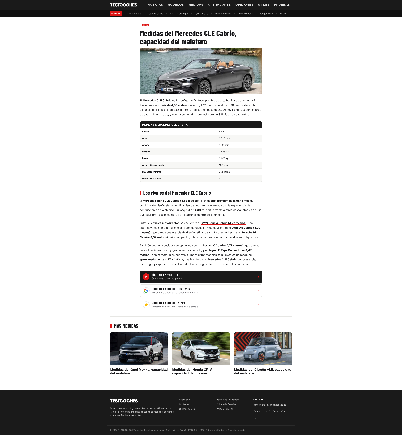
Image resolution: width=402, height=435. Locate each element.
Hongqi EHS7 (266, 13)
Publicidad (184, 399)
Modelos (176, 4)
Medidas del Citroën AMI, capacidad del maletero (262, 371)
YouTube (273, 411)
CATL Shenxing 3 (179, 13)
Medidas (196, 4)
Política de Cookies (226, 404)
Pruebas (282, 4)
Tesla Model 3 (245, 13)
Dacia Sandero (133, 13)
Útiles (264, 4)
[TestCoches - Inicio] (124, 5)
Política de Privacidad (227, 399)
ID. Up (283, 13)
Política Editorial (224, 409)
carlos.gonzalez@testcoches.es (269, 404)
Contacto (184, 404)
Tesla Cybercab (223, 13)
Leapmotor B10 (155, 13)
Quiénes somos (187, 409)
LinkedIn (257, 418)
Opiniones (244, 4)
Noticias (155, 4)
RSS (282, 411)
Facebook (258, 411)
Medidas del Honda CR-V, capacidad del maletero (192, 371)
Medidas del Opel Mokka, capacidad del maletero (139, 371)
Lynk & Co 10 (201, 13)
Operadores (219, 4)
